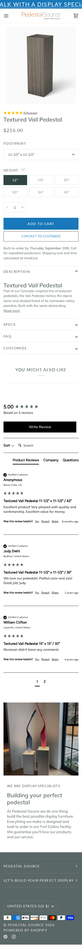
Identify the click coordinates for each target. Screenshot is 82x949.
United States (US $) (28, 906)
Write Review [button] (40, 427)
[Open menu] (10, 16)
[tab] (26, 461)
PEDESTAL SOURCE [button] (21, 866)
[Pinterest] (5, 937)
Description (16, 271)
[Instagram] (14, 937)
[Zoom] (14, 95)
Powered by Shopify (25, 930)
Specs (9, 324)
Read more (11, 311)
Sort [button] (7, 445)
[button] (41, 113)
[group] (39, 407)
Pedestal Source (26, 925)
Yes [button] (37, 521)
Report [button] (45, 521)
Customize (15, 348)
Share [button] (55, 521)
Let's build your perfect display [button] (38, 880)
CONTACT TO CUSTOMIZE (41, 236)
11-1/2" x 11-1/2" (21, 154)
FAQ (7, 336)
